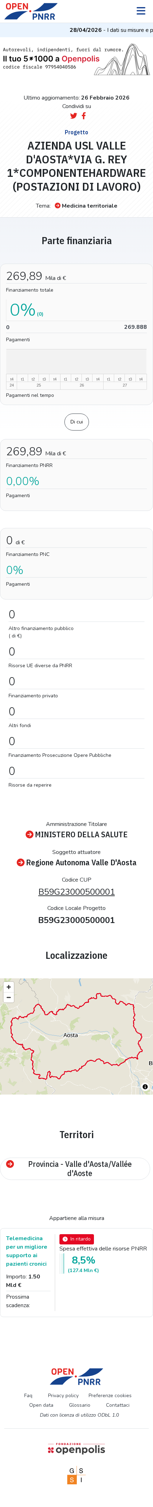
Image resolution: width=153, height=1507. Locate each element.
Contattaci (118, 1405)
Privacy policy (63, 1395)
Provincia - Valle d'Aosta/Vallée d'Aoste (80, 1168)
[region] (76, 1036)
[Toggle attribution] (145, 1087)
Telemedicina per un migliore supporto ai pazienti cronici (26, 1251)
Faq (28, 1395)
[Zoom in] (9, 987)
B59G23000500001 (76, 892)
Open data (41, 1405)
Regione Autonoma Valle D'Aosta (81, 862)
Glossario (79, 1405)
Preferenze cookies (110, 1395)
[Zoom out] (9, 997)
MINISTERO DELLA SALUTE (81, 834)
